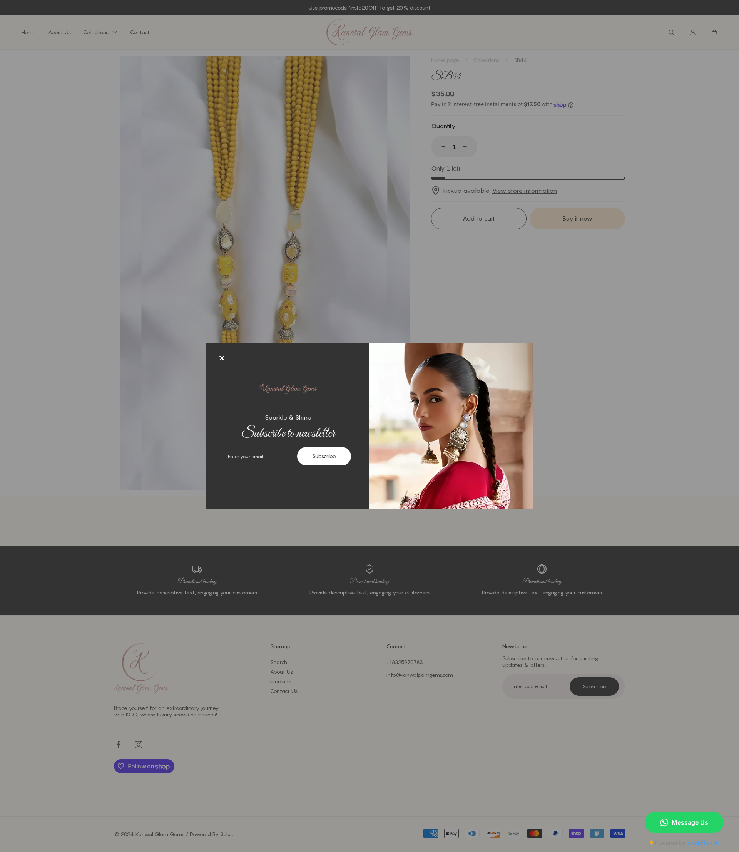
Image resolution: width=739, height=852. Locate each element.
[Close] (221, 358)
